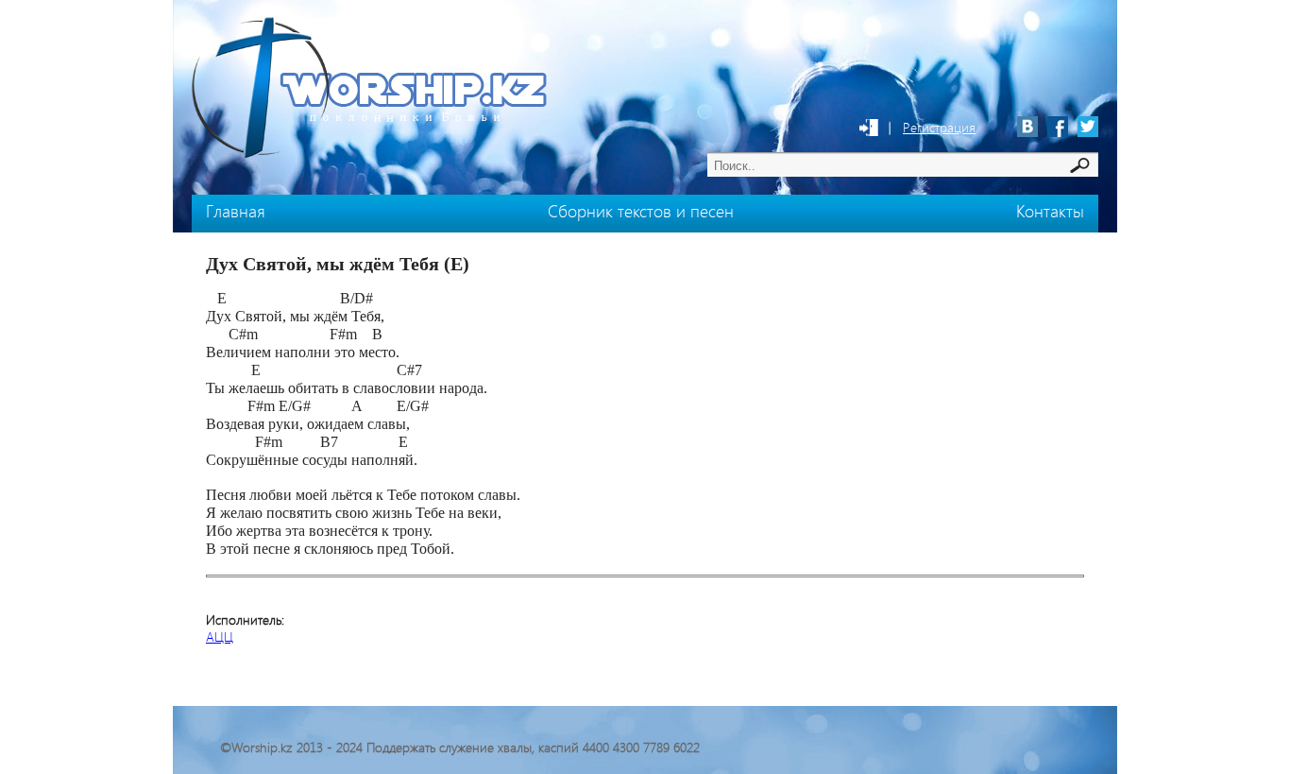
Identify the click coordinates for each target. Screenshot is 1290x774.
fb (1057, 126)
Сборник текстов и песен (641, 210)
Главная (235, 210)
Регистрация (939, 127)
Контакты (1050, 210)
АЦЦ (219, 636)
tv (1088, 126)
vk (1027, 126)
